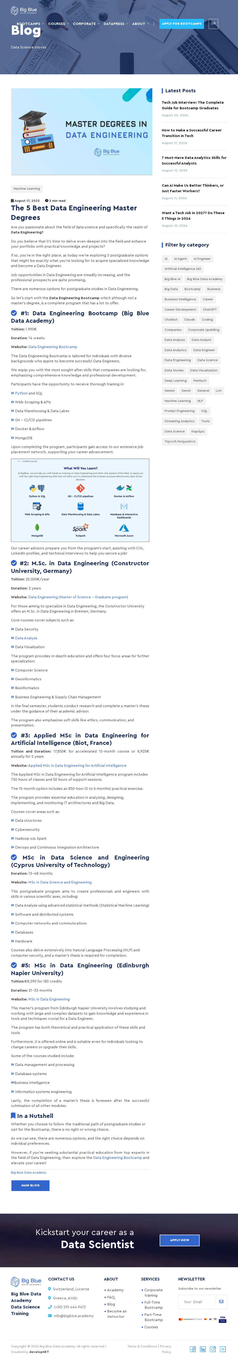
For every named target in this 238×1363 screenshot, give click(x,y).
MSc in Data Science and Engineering (60, 882)
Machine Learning (27, 188)
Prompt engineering (180, 411)
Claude (189, 319)
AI (166, 258)
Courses (56, 24)
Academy (115, 1290)
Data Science (208, 360)
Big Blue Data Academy (205, 279)
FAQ (111, 1297)
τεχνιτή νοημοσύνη (180, 441)
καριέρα (198, 431)
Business (214, 289)
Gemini (170, 390)
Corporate (84, 24)
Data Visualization (204, 370)
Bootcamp (193, 289)
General (203, 390)
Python (21, 393)
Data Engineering (178, 360)
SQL (204, 411)
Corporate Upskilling (203, 330)
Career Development (180, 309)
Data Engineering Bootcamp (52, 347)
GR (213, 23)
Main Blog (30, 1185)
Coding (207, 319)
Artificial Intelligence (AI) (183, 269)
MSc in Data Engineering (49, 999)
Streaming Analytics (180, 421)
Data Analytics (176, 350)
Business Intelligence (180, 299)
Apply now (179, 1240)
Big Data (171, 289)
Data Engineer (204, 350)
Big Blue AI (172, 279)
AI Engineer (202, 258)
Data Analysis (26, 638)
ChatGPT (210, 309)
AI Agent (180, 258)
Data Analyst (201, 340)
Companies (173, 330)
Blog (111, 1304)
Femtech (199, 380)
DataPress (114, 24)
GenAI (186, 390)
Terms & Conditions (142, 1346)
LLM (218, 390)
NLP (200, 401)
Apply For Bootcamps (182, 23)
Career (208, 299)
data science (175, 431)
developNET (39, 1352)
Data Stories (174, 370)
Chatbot (171, 319)
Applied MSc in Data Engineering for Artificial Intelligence (77, 765)
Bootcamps (28, 24)
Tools (205, 421)
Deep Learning (176, 380)
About (138, 24)
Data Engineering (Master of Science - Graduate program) (78, 597)
